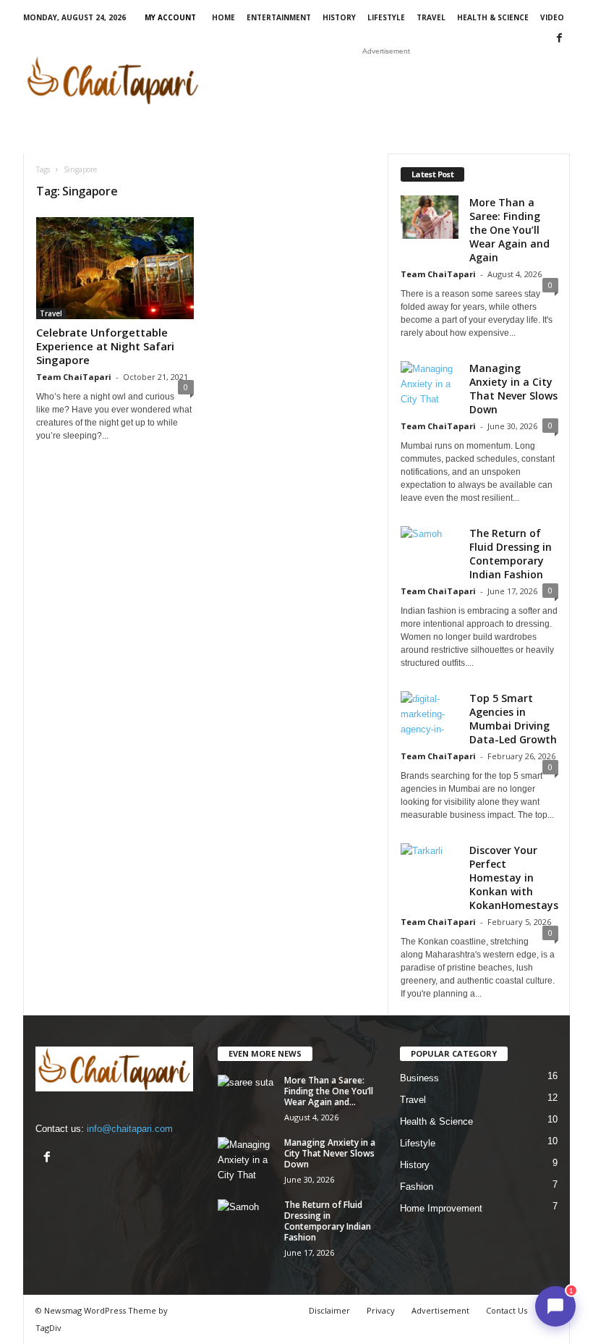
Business (419, 1078)
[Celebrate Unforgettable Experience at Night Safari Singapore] (115, 268)
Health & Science (493, 17)
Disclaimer (329, 1310)
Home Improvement (441, 1208)
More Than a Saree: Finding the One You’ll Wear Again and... (328, 1091)
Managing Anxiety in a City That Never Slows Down (513, 388)
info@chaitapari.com (130, 1128)
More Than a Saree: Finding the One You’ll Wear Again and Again (509, 229)
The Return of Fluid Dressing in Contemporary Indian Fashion (510, 553)
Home (223, 17)
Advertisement (440, 1310)
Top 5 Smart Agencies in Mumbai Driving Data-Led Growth (513, 718)
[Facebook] (559, 38)
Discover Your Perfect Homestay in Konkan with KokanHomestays (513, 877)
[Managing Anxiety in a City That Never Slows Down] (247, 1158)
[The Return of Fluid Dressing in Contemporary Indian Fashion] (247, 1221)
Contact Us (506, 1310)
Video (552, 17)
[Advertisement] (386, 80)
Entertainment (279, 17)
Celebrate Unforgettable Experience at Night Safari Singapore (105, 346)
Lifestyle (386, 17)
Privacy (381, 1310)
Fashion (416, 1186)
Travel (431, 17)
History (339, 17)
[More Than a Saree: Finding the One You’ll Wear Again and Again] (247, 1096)
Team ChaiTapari (73, 376)
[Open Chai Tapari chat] (555, 1306)
